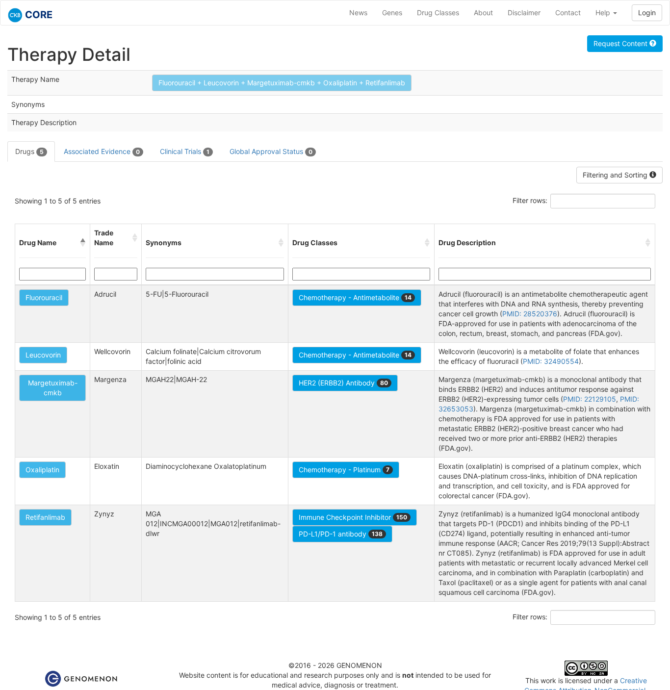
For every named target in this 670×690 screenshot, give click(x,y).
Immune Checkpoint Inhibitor (353, 517)
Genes (392, 12)
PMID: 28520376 (529, 313)
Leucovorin (43, 355)
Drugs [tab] (29, 151)
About (483, 12)
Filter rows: (530, 200)
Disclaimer (524, 12)
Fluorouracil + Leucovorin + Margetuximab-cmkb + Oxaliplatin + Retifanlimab (281, 82)
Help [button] (603, 12)
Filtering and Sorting (616, 175)
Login (647, 12)
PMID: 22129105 (589, 399)
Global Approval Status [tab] (271, 151)
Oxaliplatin (42, 469)
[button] (83, 243)
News (358, 12)
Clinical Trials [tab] (184, 151)
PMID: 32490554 (551, 361)
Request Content (621, 43)
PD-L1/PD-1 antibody (341, 534)
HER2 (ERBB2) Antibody (343, 383)
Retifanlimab (45, 517)
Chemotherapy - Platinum (344, 469)
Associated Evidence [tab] (102, 151)
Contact (568, 12)
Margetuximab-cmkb (52, 388)
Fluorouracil (44, 297)
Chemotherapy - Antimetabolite (355, 297)
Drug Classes (438, 12)
